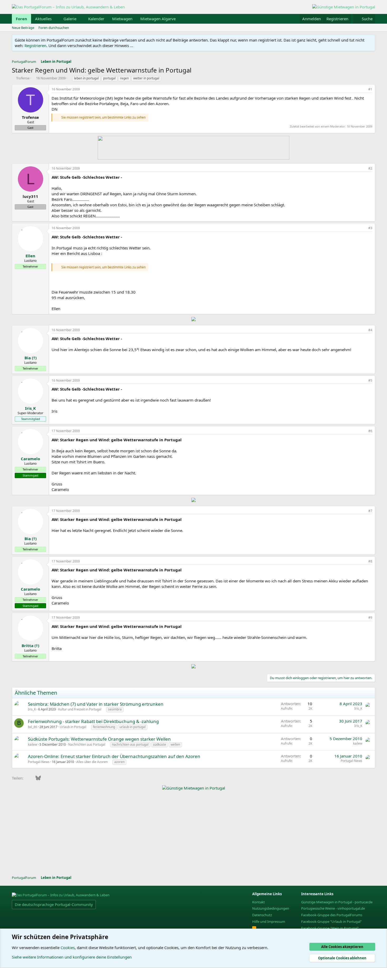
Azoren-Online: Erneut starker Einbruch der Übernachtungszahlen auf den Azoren (114, 756)
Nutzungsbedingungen (270, 908)
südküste (159, 744)
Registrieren (35, 45)
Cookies (68, 947)
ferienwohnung (104, 727)
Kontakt (258, 902)
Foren (21, 18)
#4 (370, 330)
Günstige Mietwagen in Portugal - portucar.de (337, 902)
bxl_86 (32, 727)
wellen (175, 744)
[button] (55, 19)
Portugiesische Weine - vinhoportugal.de (333, 908)
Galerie (69, 18)
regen (124, 78)
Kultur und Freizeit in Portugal (79, 709)
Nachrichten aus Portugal (86, 744)
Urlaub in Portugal (73, 727)
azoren (119, 762)
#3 (370, 228)
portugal (109, 78)
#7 (370, 511)
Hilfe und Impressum (268, 921)
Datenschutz (262, 915)
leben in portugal (86, 78)
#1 (370, 89)
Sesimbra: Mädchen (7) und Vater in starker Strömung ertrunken (95, 704)
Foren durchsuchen (53, 27)
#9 (370, 617)
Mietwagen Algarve (158, 18)
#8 (370, 561)
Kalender (96, 18)
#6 (370, 431)
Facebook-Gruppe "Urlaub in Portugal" (331, 921)
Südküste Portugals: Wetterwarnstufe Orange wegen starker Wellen (99, 739)
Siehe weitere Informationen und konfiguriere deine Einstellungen (72, 957)
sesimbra (115, 709)
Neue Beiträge (23, 27)
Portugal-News (38, 762)
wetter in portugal (146, 78)
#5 (370, 380)
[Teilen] (363, 89)
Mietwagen (122, 18)
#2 (370, 168)
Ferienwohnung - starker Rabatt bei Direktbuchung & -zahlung (93, 721)
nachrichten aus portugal (130, 744)
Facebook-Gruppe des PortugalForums (331, 915)
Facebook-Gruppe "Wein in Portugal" (330, 928)
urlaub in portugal (133, 727)
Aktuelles (43, 18)
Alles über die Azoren (92, 762)
